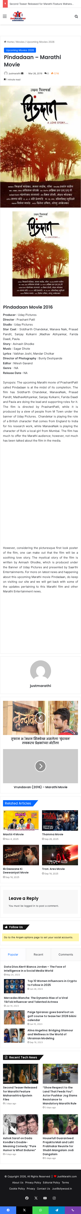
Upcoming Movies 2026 (40, 41)
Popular (13, 954)
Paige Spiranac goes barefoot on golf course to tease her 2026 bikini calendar (52, 1016)
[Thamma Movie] (60, 820)
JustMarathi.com (67, 1176)
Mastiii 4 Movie (13, 834)
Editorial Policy (51, 1182)
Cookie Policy (17, 1188)
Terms (65, 1182)
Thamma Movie (52, 834)
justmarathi (15, 73)
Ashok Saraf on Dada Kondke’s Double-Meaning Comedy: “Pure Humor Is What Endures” (19, 1144)
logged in (29, 905)
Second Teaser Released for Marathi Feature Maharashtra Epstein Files (20, 1093)
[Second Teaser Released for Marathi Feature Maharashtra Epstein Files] (20, 1074)
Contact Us (43, 1188)
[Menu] (5, 17)
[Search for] (76, 17)
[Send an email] (22, 73)
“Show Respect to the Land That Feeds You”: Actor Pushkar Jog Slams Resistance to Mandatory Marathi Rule (60, 1095)
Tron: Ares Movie (53, 869)
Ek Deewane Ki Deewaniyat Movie (16, 870)
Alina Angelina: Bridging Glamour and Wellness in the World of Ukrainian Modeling (50, 1034)
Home (10, 41)
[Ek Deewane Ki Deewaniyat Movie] (21, 855)
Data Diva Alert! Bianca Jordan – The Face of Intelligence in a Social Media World (35, 969)
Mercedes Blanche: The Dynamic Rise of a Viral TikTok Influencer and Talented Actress (36, 1000)
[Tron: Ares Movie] (60, 855)
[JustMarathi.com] (17, 16)
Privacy (31, 1188)
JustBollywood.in (62, 1188)
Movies (20, 41)
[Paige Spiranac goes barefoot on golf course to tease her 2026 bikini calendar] (14, 1017)
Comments (66, 954)
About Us (17, 1182)
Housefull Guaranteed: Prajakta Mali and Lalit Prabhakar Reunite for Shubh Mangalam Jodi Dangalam (58, 1146)
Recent (38, 954)
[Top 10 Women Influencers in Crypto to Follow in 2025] (14, 986)
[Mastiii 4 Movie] (21, 820)
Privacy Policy (33, 1182)
